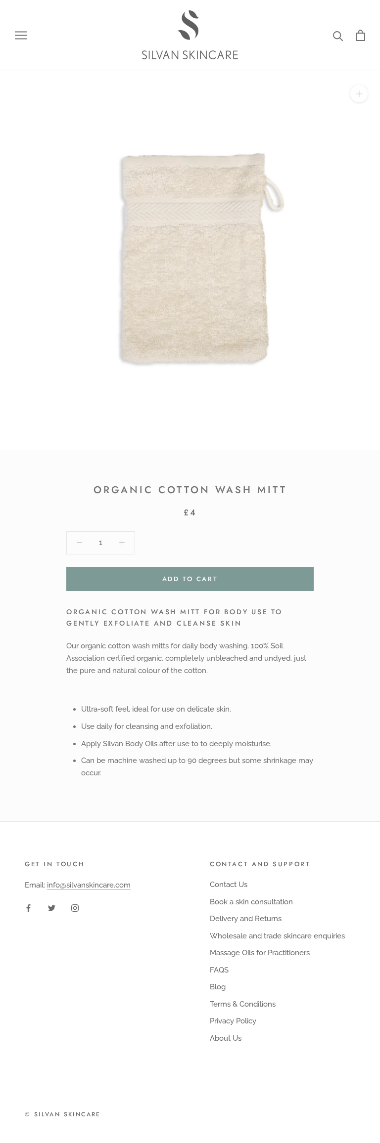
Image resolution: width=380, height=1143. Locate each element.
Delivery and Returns (246, 918)
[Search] (338, 35)
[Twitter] (51, 907)
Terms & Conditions (243, 1004)
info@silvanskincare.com (89, 885)
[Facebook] (28, 907)
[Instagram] (75, 907)
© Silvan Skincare (63, 1114)
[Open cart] (360, 35)
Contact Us (228, 884)
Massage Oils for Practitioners (260, 952)
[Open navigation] (21, 35)
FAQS (219, 970)
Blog (218, 986)
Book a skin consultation (251, 901)
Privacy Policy (233, 1020)
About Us (225, 1038)
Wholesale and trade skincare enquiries (277, 935)
